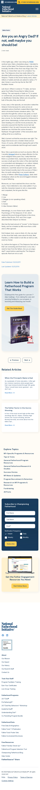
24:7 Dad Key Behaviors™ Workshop (14, 705)
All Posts (7, 492)
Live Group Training (8, 689)
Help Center (6, 756)
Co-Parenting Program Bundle (12, 716)
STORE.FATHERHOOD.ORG (30, 2)
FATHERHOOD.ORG (11, 2)
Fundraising (9, 488)
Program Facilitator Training (11, 682)
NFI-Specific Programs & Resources (19, 453)
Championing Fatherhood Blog (12, 752)
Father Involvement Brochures (12, 736)
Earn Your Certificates (9, 685)
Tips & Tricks (9, 457)
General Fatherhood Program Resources (16, 461)
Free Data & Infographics (10, 726)
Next (26, 360)
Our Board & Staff (8, 669)
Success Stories (10, 472)
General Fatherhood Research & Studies (17, 467)
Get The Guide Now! (14, 308)
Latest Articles (32, 16)
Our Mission (6, 658)
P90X (31, 62)
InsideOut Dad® (7, 709)
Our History (5, 665)
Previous (15, 360)
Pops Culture (24, 174)
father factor (6, 30)
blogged (12, 154)
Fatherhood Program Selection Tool (14, 749)
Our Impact (5, 662)
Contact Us (5, 672)
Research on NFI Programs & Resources (16, 483)
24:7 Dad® (5, 699)
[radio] (12, 534)
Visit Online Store (20, 586)
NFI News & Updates (12, 475)
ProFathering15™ (7, 702)
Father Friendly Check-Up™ (11, 746)
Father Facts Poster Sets (10, 732)
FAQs (3, 777)
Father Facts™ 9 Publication (11, 729)
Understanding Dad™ (9, 712)
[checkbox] (20, 536)
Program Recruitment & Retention (18, 479)
